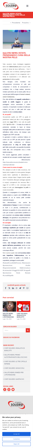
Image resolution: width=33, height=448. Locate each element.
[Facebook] (4, 391)
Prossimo (25, 23)
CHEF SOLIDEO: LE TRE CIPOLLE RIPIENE (23, 315)
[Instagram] (8, 391)
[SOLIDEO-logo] (11, 2)
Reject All (16, 444)
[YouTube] (13, 391)
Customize (16, 439)
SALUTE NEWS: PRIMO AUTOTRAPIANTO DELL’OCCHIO (9, 316)
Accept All (16, 434)
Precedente (16, 23)
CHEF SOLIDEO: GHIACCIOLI (14, 370)
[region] (16, 431)
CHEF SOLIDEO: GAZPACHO (14, 381)
